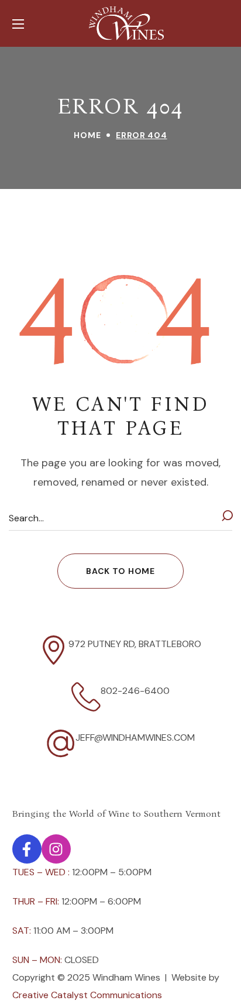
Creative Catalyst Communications (87, 995)
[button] (120, 571)
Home (87, 135)
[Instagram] (56, 849)
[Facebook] (27, 849)
